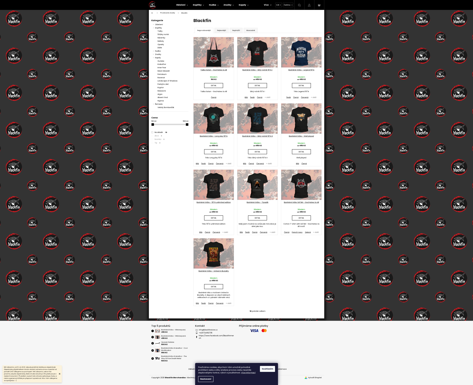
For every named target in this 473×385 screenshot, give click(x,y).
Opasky (161, 44)
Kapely (158, 57)
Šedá (252, 97)
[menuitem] (182, 5)
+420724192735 (205, 333)
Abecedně (250, 30)
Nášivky (161, 41)
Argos (160, 94)
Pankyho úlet (163, 84)
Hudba (158, 51)
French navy (297, 232)
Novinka (159, 139)
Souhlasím (267, 368)
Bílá (246, 97)
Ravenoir (161, 77)
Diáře (160, 47)
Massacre (162, 91)
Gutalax (161, 61)
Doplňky (158, 28)
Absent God (163, 97)
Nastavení (205, 379)
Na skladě (161, 132)
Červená (304, 97)
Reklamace (282, 369)
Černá (213, 97)
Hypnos (161, 100)
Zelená (308, 232)
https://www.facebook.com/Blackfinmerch (216, 336)
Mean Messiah (164, 71)
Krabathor (162, 64)
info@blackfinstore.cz (208, 330)
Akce (158, 136)
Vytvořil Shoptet (315, 377)
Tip (157, 143)
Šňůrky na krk (163, 34)
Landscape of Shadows (167, 81)
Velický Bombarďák (166, 107)
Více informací (248, 372)
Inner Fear (162, 67)
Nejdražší (236, 30)
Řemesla (158, 104)
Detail (213, 85)
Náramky (161, 38)
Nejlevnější (221, 30)
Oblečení (159, 24)
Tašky (160, 31)
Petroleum (162, 74)
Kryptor (161, 87)
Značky (158, 54)
